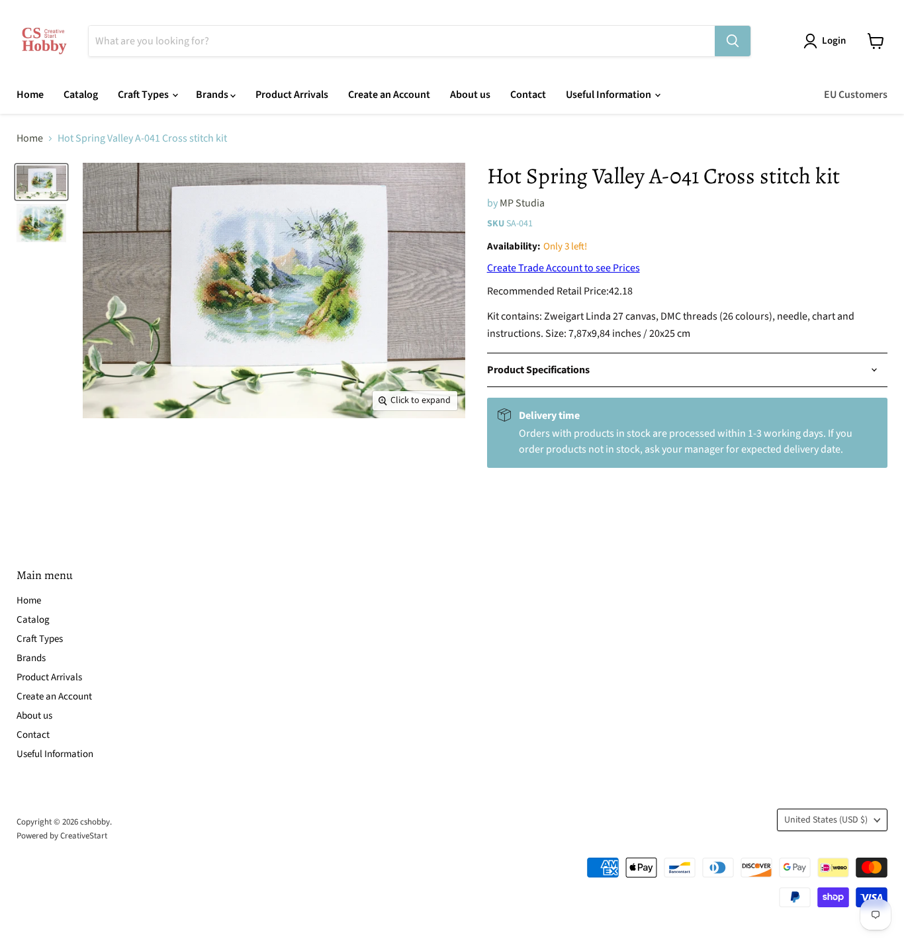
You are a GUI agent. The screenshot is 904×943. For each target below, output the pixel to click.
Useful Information (609, 94)
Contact (528, 94)
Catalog (81, 94)
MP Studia (522, 203)
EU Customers (855, 94)
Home (30, 94)
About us (470, 94)
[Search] (732, 41)
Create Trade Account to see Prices (563, 268)
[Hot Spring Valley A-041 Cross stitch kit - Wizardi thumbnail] (41, 182)
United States (826, 820)
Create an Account (389, 94)
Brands (213, 94)
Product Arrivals (291, 94)
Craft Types (144, 94)
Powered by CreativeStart (62, 836)
